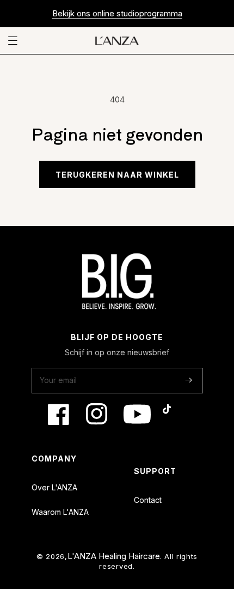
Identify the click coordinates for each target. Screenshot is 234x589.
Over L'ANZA (54, 487)
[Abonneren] (188, 380)
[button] (14, 40)
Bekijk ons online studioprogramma (117, 13)
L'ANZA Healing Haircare (113, 556)
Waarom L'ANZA (60, 512)
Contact (148, 500)
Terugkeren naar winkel (117, 174)
